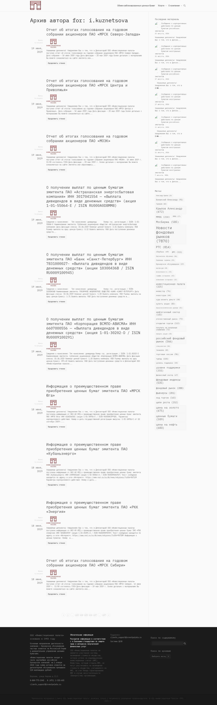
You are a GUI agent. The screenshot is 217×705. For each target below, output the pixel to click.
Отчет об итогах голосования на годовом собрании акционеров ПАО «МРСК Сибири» (86, 562)
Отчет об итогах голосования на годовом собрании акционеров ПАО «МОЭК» (86, 138)
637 (95, 615)
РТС (163, 247)
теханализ (162, 350)
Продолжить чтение (56, 63)
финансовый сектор (167, 375)
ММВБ (163, 216)
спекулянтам (163, 346)
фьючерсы (165, 392)
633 (76, 615)
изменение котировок (166, 280)
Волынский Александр (169, 199)
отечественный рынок (169, 319)
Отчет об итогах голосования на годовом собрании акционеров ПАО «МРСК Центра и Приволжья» (86, 85)
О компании (174, 5)
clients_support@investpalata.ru (45, 684)
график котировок (165, 276)
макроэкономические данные (169, 308)
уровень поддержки (167, 363)
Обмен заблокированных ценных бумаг (136, 5)
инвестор (163, 291)
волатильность (164, 272)
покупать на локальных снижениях (166, 329)
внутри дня (161, 268)
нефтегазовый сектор (168, 313)
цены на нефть (166, 426)
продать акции (164, 334)
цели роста (167, 402)
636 (90, 615)
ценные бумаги (166, 417)
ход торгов (166, 397)
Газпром (161, 204)
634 (81, 615)
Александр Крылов (164, 195)
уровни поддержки (168, 369)
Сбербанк (162, 252)
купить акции (165, 304)
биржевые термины (165, 260)
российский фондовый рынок (170, 340)
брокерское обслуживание (170, 264)
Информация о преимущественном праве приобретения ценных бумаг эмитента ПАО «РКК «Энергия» (92, 507)
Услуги (161, 5)
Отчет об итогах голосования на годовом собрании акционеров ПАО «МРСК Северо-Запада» (93, 31)
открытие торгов (168, 323)
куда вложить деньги (168, 299)
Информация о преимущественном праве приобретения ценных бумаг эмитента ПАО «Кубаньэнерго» (86, 449)
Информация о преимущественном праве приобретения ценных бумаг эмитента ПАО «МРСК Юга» (93, 391)
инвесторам (163, 295)
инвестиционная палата (170, 285)
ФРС (177, 252)
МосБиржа (167, 222)
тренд (162, 358)
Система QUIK (116, 641)
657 (104, 615)
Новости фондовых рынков (165, 234)
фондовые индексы (168, 381)
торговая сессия (167, 354)
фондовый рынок (170, 388)
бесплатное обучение (166, 256)
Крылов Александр (169, 210)
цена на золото (167, 409)
